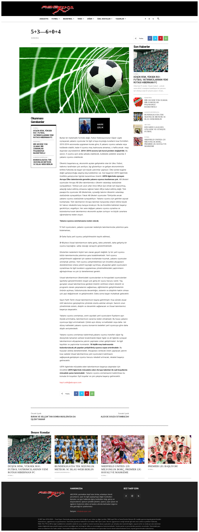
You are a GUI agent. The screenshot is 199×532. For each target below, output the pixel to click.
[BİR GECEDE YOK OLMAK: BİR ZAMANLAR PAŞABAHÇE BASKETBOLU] (138, 102)
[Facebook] (145, 19)
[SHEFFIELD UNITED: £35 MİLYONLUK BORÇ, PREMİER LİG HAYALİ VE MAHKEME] (138, 141)
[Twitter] (153, 19)
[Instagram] (149, 19)
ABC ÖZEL (147, 124)
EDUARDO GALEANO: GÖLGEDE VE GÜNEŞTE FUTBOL (154, 129)
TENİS (80, 19)
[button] (158, 19)
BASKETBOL (67, 19)
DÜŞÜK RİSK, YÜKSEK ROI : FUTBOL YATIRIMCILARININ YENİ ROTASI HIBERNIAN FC (43, 134)
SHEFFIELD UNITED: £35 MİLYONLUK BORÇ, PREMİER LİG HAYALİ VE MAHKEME (121, 469)
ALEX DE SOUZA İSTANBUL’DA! (115, 416)
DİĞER (89, 19)
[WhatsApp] (166, 38)
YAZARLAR (120, 19)
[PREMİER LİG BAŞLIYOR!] (169, 449)
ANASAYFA (44, 19)
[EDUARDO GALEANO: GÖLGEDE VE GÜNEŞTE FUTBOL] (138, 129)
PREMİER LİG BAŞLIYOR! (163, 466)
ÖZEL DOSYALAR (103, 19)
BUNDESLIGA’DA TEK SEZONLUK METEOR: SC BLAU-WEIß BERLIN (43, 162)
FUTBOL (55, 19)
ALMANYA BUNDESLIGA (40, 157)
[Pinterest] (160, 38)
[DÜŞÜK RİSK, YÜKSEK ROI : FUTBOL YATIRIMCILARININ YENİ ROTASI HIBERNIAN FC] (151, 60)
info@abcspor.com (84, 511)
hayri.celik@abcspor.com (70, 382)
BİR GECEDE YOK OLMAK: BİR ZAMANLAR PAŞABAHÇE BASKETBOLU (40, 148)
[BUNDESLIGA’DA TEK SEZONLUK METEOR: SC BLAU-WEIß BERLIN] (138, 116)
